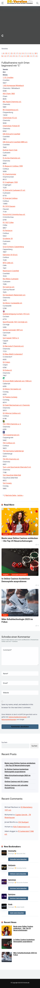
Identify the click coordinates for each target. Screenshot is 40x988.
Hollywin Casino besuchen (18, 874)
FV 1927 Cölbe (8, 222)
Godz (10, 904)
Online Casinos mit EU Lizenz (16, 781)
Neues (5, 615)
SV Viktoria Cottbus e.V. (12, 413)
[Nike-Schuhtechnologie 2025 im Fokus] (20, 602)
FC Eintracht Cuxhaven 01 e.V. (14, 190)
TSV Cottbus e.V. (9, 443)
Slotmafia (12, 851)
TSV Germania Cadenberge (13, 451)
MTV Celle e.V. (8, 263)
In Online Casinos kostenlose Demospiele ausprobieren (16, 580)
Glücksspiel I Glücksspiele (19, 534)
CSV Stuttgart (23, 822)
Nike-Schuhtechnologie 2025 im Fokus (17, 776)
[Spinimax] (4, 881)
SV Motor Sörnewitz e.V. (12, 389)
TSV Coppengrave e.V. (11, 435)
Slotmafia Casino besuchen (18, 859)
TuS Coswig (7, 483)
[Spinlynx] (4, 896)
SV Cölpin (6, 362)
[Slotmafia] (4, 852)
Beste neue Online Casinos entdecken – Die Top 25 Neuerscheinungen (20, 539)
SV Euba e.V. (7, 370)
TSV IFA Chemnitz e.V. (11, 459)
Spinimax (12, 880)
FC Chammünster (9, 174)
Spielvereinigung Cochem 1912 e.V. (16, 314)
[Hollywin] (4, 867)
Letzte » (20, 495)
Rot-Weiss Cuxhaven (10, 279)
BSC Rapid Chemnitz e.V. (12, 102)
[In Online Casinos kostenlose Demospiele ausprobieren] (20, 562)
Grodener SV (8, 238)
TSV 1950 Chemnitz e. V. (12, 424)
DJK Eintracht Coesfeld (11, 134)
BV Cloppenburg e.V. (10, 110)
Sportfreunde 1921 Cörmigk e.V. (15, 322)
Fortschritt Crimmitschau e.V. (14, 214)
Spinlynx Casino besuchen (18, 898)
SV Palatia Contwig (10, 397)
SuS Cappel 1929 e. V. (11, 338)
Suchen (4, 742)
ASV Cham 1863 (9, 93)
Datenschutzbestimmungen (18, 717)
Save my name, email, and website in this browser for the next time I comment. (17, 706)
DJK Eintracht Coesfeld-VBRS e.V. (15, 142)
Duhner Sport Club (10, 150)
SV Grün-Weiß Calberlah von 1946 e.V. (17, 381)
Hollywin (11, 865)
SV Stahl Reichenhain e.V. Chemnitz (16, 405)
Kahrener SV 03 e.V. (10, 255)
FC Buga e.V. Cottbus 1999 (13, 166)
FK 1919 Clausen (9, 206)
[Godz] (4, 906)
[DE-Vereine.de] (20, 2)
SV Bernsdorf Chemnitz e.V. (13, 346)
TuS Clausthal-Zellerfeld (12, 475)
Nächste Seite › (11, 495)
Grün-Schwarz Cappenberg (13, 247)
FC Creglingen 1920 (10, 182)
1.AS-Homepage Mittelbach (13, 85)
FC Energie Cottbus (10, 198)
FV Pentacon (7, 230)
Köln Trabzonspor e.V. (21, 827)
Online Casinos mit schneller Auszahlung (16, 786)
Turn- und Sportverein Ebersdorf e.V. (17, 467)
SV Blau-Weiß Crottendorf (13, 354)
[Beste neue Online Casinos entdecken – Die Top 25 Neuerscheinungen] (20, 521)
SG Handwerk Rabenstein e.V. (14, 295)
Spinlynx (11, 894)
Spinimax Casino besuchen (18, 888)
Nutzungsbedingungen (9, 719)
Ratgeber (5, 534)
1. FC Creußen (8, 77)
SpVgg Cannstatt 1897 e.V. (13, 330)
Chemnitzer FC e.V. (10, 118)
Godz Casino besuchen (17, 913)
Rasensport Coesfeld (11, 271)
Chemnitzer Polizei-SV (11, 126)
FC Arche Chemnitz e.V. (11, 158)
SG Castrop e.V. (8, 287)
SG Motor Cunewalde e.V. (12, 303)
